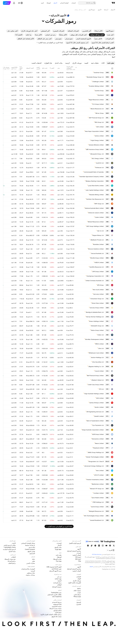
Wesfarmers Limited (98, 484)
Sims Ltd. (101, 348)
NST (107, 199)
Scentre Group (99, 90)
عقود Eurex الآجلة (56, 569)
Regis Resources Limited (96, 99)
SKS (107, 515)
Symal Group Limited (97, 506)
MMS (107, 339)
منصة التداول (12, 551)
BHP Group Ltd (99, 203)
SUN (107, 307)
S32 (107, 163)
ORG (107, 140)
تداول (33, 559)
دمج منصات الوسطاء (10, 559)
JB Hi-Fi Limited (99, 475)
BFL (107, 117)
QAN (107, 402)
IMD (107, 335)
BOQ (107, 420)
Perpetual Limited (98, 448)
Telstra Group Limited (97, 330)
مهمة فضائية (58, 578)
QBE (107, 149)
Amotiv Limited (99, 407)
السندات (79, 553)
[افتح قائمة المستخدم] (14, 3)
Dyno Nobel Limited (98, 497)
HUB (107, 262)
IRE (107, 344)
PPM (107, 235)
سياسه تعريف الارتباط (55, 608)
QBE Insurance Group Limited (95, 149)
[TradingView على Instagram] (102, 545)
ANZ (107, 226)
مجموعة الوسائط (56, 587)
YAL (107, 253)
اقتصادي (79, 576)
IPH (107, 389)
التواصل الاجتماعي (64, 3)
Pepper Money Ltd (98, 235)
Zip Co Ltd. (100, 231)
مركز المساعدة (57, 583)
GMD (107, 145)
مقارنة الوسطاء (57, 559)
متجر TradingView (56, 592)
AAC (107, 176)
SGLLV (107, 461)
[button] (70, 3)
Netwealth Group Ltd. (97, 326)
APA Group (100, 285)
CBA (107, 172)
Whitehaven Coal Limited (96, 353)
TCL (107, 298)
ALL (107, 212)
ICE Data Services (96, 554)
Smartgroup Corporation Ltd (95, 276)
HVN (107, 316)
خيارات (79, 592)
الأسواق (55, 3)
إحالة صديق (32, 547)
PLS (107, 104)
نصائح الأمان (58, 612)
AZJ (107, 357)
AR (19, 3)
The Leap (58, 561)
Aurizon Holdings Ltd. (97, 357)
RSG (107, 194)
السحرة (33, 571)
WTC (107, 380)
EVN (107, 86)
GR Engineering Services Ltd (95, 411)
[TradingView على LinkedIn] (99, 545)
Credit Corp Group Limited (96, 384)
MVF (107, 488)
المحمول (78, 602)
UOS (107, 280)
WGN (107, 366)
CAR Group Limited (98, 271)
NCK (107, 289)
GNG (107, 411)
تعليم (33, 561)
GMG (107, 72)
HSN (107, 457)
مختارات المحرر (30, 563)
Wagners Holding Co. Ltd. (96, 366)
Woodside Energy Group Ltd (95, 77)
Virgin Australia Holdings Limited (94, 393)
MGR (107, 113)
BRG (107, 258)
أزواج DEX (78, 559)
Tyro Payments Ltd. (98, 425)
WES (107, 484)
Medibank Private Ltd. (97, 240)
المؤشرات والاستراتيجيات (28, 569)
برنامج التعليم (12, 563)
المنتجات (73, 3)
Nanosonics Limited (98, 439)
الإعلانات (13, 557)
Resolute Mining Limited (96, 194)
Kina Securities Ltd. (98, 362)
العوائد (79, 578)
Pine (79, 561)
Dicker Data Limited (98, 303)
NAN (107, 439)
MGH (107, 452)
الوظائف (59, 585)
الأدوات (14, 543)
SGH (107, 398)
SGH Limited (100, 398)
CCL (107, 371)
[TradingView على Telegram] (95, 545)
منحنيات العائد (77, 590)
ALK (107, 108)
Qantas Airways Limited (96, 402)
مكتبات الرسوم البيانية (10, 545)
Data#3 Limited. (99, 416)
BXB (107, 244)
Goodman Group (99, 72)
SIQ (107, 276)
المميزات (59, 543)
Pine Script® (77, 596)
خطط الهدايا (58, 549)
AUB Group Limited (98, 434)
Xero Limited (100, 470)
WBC (107, 181)
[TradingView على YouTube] (106, 545)
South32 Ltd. (100, 163)
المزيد (42, 3)
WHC (107, 353)
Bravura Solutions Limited (96, 249)
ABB (107, 520)
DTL (107, 416)
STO (107, 136)
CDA (107, 217)
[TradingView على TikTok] (91, 545)
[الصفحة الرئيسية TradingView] (113, 3)
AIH (107, 466)
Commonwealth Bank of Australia (94, 172)
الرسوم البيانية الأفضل (75, 543)
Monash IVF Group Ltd (97, 488)
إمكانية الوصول (57, 610)
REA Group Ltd (99, 122)
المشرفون (32, 553)
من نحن (59, 576)
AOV (107, 407)
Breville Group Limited (97, 258)
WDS (107, 77)
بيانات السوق (58, 547)
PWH (107, 502)
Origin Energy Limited (97, 140)
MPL (107, 240)
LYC (107, 185)
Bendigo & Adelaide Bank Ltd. (95, 312)
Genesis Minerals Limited (96, 145)
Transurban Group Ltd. (97, 298)
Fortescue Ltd (99, 167)
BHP (107, 203)
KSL (107, 362)
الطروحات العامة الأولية (74, 583)
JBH (107, 475)
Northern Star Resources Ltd (95, 199)
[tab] (110, 30)
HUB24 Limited (99, 262)
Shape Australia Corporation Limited (93, 430)
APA (107, 285)
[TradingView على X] (113, 545)
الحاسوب (78, 604)
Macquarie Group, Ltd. (97, 154)
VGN (107, 393)
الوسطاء (49, 3)
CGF (107, 81)
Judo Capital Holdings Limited (95, 190)
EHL (107, 321)
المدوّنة (59, 580)
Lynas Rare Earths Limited (96, 185)
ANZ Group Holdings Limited (95, 226)
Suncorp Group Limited (97, 307)
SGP (107, 95)
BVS (107, 249)
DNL (107, 497)
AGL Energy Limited (98, 158)
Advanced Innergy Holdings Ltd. (94, 466)
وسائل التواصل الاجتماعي (28, 543)
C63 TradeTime (56, 596)
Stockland (101, 95)
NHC (107, 131)
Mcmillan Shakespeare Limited (94, 339)
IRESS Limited (99, 344)
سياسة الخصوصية (56, 606)
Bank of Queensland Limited (95, 421)
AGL (107, 158)
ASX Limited (100, 127)
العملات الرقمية (77, 555)
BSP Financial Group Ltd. (96, 118)
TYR (107, 425)
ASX (107, 126)
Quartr (91, 566)
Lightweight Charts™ (9, 547)
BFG (107, 375)
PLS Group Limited (98, 104)
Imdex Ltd (100, 335)
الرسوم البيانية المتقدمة (9, 549)
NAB (107, 208)
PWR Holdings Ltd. (98, 502)
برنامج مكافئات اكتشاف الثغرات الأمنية (51, 614)
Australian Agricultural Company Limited (92, 176)
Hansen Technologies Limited (95, 457)
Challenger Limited (98, 81)
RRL (107, 99)
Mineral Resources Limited (96, 222)
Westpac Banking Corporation (95, 181)
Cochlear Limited (98, 493)
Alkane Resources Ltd (97, 108)
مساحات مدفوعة (30, 575)
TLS (107, 330)
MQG (107, 154)
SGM (107, 348)
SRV (107, 294)
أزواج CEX (78, 557)
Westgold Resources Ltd (96, 511)
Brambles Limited (98, 244)
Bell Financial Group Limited (95, 375)
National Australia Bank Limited (94, 208)
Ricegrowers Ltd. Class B (96, 461)
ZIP (107, 230)
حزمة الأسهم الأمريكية (55, 571)
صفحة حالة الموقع (56, 616)
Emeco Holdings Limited (96, 321)
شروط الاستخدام (56, 602)
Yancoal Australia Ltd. (97, 253)
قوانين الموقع (31, 551)
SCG (107, 90)
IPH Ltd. (101, 389)
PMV (107, 479)
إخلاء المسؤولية (57, 604)
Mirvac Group (100, 113)
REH (107, 443)
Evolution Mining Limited (96, 86)
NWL (107, 325)
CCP (107, 384)
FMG (107, 167)
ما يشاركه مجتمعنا (30, 545)
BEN (107, 312)
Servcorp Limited (98, 294)
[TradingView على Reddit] (88, 545)
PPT (107, 448)
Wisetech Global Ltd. (97, 380)
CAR (107, 271)
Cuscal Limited (99, 371)
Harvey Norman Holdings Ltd (95, 317)
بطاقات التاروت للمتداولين (54, 594)
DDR (107, 303)
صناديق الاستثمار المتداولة (74, 551)
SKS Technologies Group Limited (94, 516)
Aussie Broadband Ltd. (97, 520)
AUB (107, 434)
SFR (107, 267)
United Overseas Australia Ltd (95, 280)
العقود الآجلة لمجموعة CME (53, 567)
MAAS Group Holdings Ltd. (96, 452)
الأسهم (79, 549)
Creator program (30, 549)
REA (107, 122)
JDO (107, 190)
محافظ (79, 588)
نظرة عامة (58, 555)
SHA (107, 429)
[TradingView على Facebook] (110, 545)
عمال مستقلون (31, 573)
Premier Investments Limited (95, 479)
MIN (107, 221)
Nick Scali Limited (98, 289)
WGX (107, 511)
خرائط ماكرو (77, 594)
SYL (107, 506)
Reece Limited (99, 443)
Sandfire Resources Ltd (97, 267)
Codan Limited (99, 217)
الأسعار (59, 545)
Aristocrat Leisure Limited (96, 212)
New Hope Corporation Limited (94, 131)
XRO (107, 470)
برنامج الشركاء (12, 561)
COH (107, 493)
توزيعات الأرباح (77, 580)
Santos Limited (99, 136)
